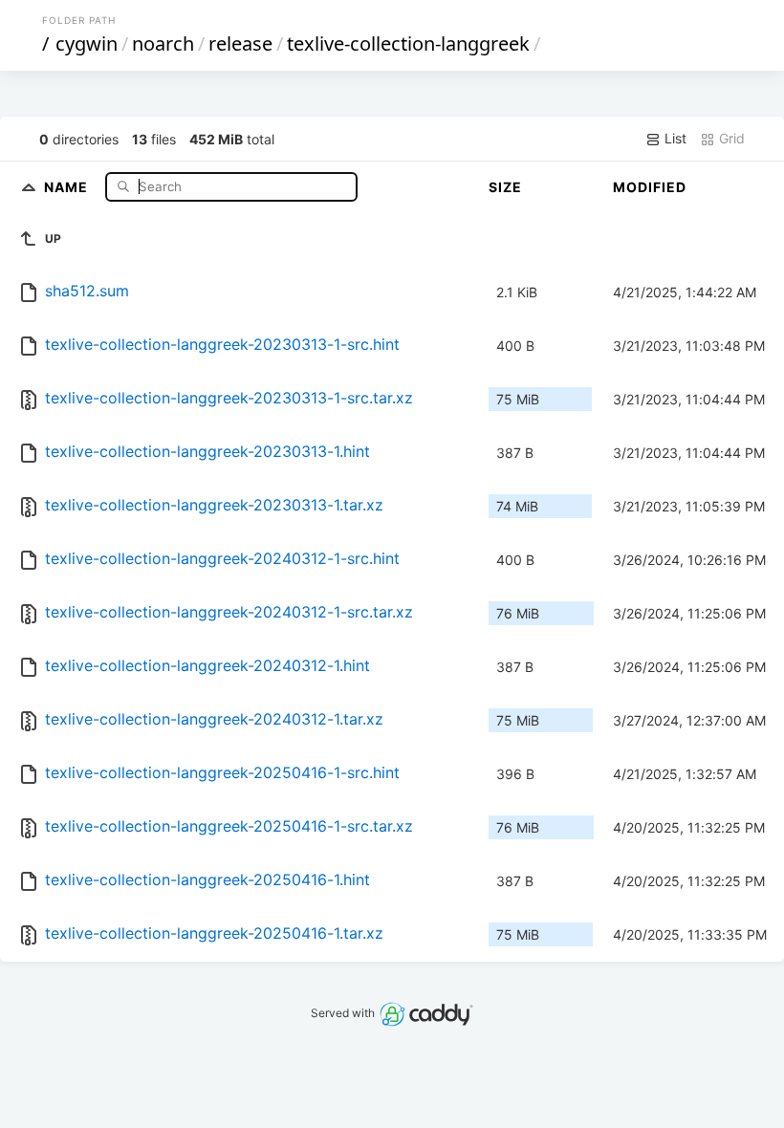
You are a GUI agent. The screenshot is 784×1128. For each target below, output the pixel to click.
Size (505, 187)
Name (68, 186)
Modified (649, 187)
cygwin (86, 43)
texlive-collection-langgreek (408, 43)
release (240, 43)
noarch (163, 43)
